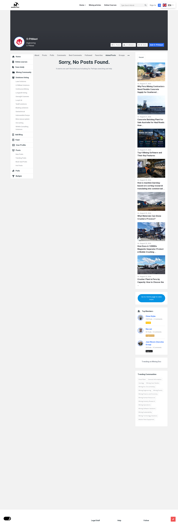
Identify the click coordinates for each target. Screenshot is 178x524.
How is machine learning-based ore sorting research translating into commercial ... (151, 186)
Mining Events (157, 390)
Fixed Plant (142, 379)
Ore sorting (19, 123)
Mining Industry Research (147, 401)
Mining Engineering (145, 390)
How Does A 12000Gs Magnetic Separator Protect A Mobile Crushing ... (150, 249)
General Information (154, 379)
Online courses (21, 62)
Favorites (99, 55)
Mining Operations (145, 405)
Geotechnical (20, 111)
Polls (52, 55)
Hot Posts (19, 165)
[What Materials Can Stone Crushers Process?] (151, 202)
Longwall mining (21, 93)
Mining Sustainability (145, 412)
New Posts (19, 154)
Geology (141, 383)
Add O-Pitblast (156, 45)
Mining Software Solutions (147, 408)
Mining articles (95, 5)
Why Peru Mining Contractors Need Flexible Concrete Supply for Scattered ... (150, 89)
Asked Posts (111, 55)
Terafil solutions (21, 104)
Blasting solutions (22, 108)
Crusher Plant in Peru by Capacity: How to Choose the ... (150, 282)
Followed (88, 55)
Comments (61, 55)
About (37, 55)
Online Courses (110, 5)
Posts (117, 45)
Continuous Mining (22, 89)
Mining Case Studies (152, 383)
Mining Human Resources (147, 397)
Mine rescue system (23, 119)
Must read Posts (21, 162)
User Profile (21, 145)
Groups (122, 55)
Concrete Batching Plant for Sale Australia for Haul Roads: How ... (151, 122)
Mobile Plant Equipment (146, 419)
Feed (17, 140)
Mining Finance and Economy (148, 394)
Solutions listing (22, 77)
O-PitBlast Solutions (22, 85)
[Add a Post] (173, 519)
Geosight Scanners (22, 96)
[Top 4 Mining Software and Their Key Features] (151, 139)
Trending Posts (21, 158)
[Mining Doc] (22, 5)
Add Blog (19, 135)
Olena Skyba (150, 316)
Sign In (153, 5)
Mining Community (23, 72)
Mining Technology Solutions (148, 416)
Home (81, 5)
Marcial (149, 329)
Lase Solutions (21, 81)
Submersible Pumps (23, 115)
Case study (19, 67)
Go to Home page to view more (151, 298)
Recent (141, 57)
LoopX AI (19, 100)
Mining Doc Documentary (147, 387)
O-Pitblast (32, 38)
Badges (19, 176)
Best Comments (75, 55)
